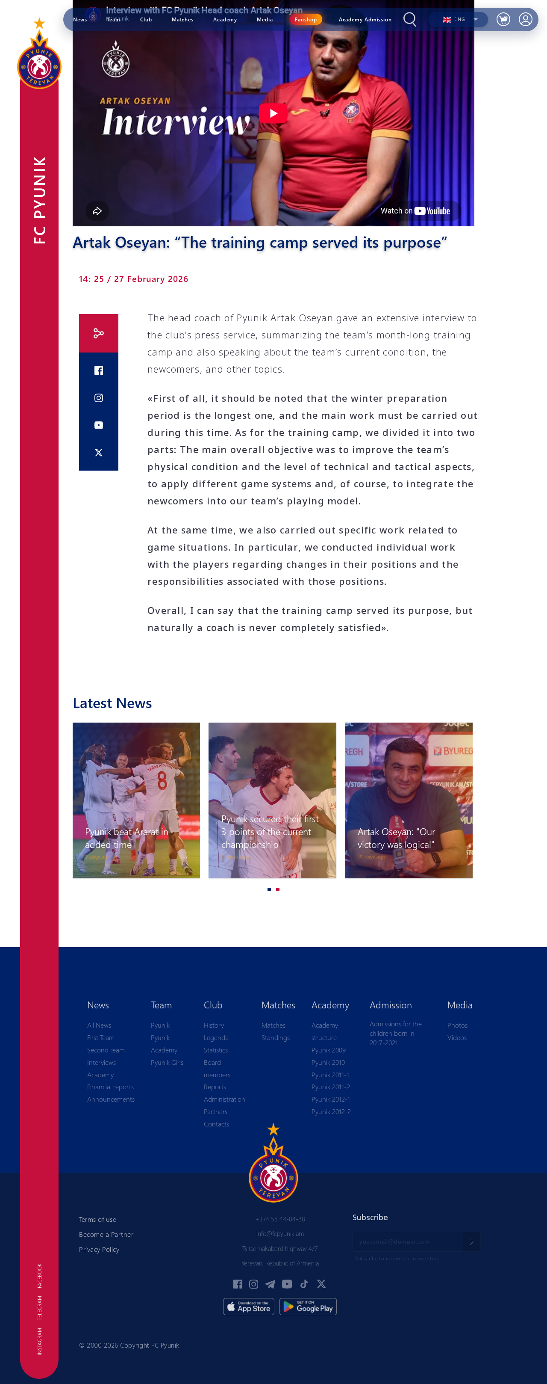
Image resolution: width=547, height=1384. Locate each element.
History (214, 1024)
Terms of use (97, 1219)
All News (99, 1024)
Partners (215, 1111)
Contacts (216, 1123)
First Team (101, 1037)
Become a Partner (106, 1234)
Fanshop (306, 19)
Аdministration (224, 1098)
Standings (276, 1037)
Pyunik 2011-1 (330, 1074)
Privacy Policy (99, 1249)
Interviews (101, 1062)
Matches (273, 1024)
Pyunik (160, 1024)
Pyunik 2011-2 (331, 1086)
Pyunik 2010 (328, 1062)
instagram (39, 1341)
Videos (457, 1037)
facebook (39, 1276)
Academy (100, 1074)
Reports (215, 1086)
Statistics (216, 1049)
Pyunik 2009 (329, 1049)
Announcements (111, 1098)
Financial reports (110, 1086)
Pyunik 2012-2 (331, 1111)
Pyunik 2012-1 (331, 1098)
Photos (457, 1024)
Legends (216, 1037)
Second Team (106, 1049)
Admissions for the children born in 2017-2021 (396, 1032)
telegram (39, 1308)
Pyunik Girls (167, 1062)
